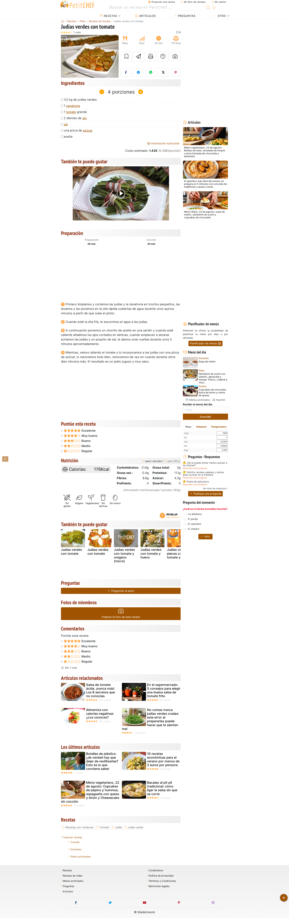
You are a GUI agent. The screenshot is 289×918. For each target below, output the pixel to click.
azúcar (87, 130)
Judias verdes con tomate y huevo (150, 553)
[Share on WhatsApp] (151, 72)
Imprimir (220, 399)
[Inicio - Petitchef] (62, 21)
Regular (86, 451)
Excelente (88, 430)
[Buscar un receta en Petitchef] (208, 7)
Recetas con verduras (79, 827)
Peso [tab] (188, 426)
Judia (118, 827)
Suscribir (205, 416)
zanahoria (73, 106)
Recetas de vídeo (72, 875)
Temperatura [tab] (218, 426)
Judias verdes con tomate (71, 551)
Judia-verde (135, 827)
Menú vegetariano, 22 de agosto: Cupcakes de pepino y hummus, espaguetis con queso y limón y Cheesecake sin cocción (90, 792)
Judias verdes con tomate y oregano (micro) (124, 555)
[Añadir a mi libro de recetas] (126, 56)
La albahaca (195, 513)
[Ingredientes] (5, 459)
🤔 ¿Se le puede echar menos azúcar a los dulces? (205, 464)
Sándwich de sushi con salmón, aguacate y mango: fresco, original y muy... (213, 378)
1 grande (75, 112)
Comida (75, 842)
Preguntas (186, 15)
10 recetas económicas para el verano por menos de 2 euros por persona (163, 759)
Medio (85, 446)
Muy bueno (89, 436)
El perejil (193, 518)
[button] (65, 56)
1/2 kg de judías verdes (80, 99)
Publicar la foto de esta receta (121, 617)
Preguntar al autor (122, 590)
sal (66, 124)
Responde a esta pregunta (195, 468)
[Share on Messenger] (138, 72)
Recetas (110, 15)
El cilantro (193, 528)
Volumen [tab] (201, 426)
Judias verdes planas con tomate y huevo (179, 553)
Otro (221, 15)
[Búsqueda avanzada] (214, 8)
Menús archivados (199, 399)
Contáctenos (156, 870)
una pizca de (78, 130)
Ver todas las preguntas (214, 488)
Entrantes (76, 849)
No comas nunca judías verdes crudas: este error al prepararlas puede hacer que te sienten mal (150, 719)
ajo (84, 118)
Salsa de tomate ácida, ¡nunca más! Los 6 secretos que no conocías (100, 690)
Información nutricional (164, 143)
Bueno (86, 441)
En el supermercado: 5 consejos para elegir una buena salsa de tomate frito (163, 690)
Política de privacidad (161, 875)
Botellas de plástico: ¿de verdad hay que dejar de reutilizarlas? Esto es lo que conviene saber (102, 761)
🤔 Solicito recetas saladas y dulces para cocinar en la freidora (203, 473)
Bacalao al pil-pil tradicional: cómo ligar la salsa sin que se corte (162, 788)
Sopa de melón (207, 361)
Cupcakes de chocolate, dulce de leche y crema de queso (213, 392)
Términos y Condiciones (162, 881)
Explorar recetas (72, 837)
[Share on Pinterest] (176, 72)
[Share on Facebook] (126, 72)
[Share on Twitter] (163, 72)
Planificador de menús (204, 343)
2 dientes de (75, 118)
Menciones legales (159, 886)
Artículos (147, 15)
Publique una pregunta (207, 493)
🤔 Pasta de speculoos (196, 481)
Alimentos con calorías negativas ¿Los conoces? (99, 713)
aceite (68, 136)
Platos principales (81, 856)
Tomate (104, 827)
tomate (71, 112)
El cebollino (194, 523)
